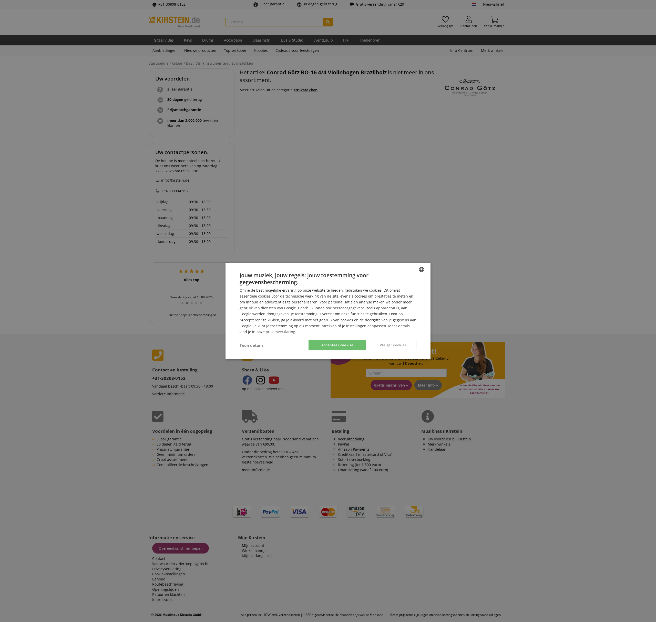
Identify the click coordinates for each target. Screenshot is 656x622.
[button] (251, 345)
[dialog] (328, 311)
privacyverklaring (280, 331)
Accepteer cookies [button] (337, 345)
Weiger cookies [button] (393, 345)
